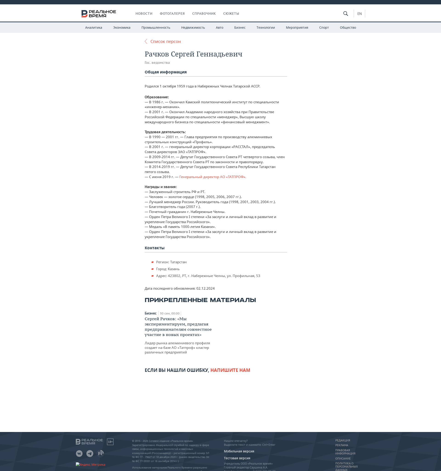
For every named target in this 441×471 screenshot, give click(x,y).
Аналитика (93, 27)
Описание (343, 458)
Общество (348, 27)
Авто (219, 27)
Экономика (121, 27)
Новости (144, 13)
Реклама (341, 445)
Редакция (342, 440)
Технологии (266, 27)
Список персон (165, 41)
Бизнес (240, 27)
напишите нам (230, 370)
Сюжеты (231, 13)
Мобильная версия (239, 451)
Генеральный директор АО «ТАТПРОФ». (212, 176)
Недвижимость (193, 27)
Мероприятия (297, 27)
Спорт (324, 27)
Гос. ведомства (157, 62)
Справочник (204, 13)
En (359, 13)
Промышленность (155, 27)
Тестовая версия (237, 458)
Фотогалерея (172, 13)
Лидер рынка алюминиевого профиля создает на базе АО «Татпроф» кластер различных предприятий (178, 335)
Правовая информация (345, 452)
